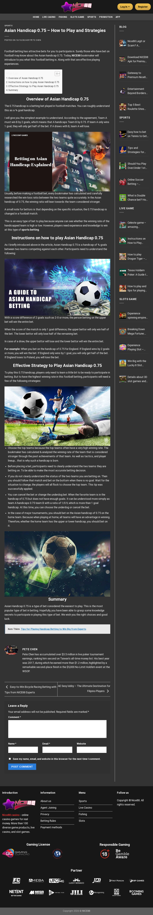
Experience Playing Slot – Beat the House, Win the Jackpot (137, 348)
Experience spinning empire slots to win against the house (137, 316)
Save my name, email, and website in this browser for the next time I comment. (57, 759)
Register (143, 6)
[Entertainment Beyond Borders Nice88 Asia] (122, 91)
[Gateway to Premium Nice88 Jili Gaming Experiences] (122, 75)
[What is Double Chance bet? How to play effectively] (122, 197)
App (118, 17)
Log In (125, 6)
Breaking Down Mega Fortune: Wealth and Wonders (136, 332)
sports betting (30, 229)
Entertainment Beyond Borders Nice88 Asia (137, 91)
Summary (13, 90)
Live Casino (48, 17)
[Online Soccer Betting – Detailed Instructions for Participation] (122, 181)
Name (12, 743)
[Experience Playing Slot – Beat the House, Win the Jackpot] (122, 347)
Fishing (63, 17)
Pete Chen (35, 40)
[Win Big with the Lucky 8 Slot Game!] (122, 363)
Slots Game (77, 17)
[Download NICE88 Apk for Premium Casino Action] (122, 59)
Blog (123, 26)
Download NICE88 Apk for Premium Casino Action (138, 59)
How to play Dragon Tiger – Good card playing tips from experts (137, 257)
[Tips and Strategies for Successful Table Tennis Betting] (122, 150)
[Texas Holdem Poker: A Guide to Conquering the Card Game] (122, 272)
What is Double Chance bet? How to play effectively (138, 198)
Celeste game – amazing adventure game (137, 225)
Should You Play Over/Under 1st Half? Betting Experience (137, 166)
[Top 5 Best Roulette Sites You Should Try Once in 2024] (122, 106)
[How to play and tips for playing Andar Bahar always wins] (122, 288)
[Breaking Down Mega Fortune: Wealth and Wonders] (122, 331)
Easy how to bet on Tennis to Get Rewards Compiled (137, 134)
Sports (91, 17)
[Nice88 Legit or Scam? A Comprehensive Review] (122, 43)
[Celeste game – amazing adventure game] (122, 224)
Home (36, 17)
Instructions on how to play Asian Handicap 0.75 (33, 82)
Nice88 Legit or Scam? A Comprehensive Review (137, 43)
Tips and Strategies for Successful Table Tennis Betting (138, 150)
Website (81, 743)
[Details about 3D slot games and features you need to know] (122, 379)
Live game (126, 208)
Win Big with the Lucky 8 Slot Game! (137, 363)
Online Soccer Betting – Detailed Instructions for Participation (137, 182)
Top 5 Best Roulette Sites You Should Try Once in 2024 (136, 107)
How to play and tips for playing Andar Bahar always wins (137, 289)
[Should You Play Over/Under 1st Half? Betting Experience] (122, 165)
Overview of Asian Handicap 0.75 (25, 78)
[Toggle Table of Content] (55, 73)
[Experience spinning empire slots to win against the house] (122, 315)
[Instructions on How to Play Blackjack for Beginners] (122, 240)
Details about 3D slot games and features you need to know (137, 379)
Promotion (106, 17)
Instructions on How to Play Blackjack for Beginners (137, 241)
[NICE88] (76, 6)
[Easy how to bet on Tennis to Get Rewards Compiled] (122, 134)
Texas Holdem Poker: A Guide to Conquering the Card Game (138, 273)
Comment (14, 717)
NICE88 (76, 55)
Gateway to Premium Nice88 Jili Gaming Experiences (137, 75)
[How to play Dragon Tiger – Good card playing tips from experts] (122, 256)
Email (46, 743)
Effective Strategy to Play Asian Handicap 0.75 (33, 86)
